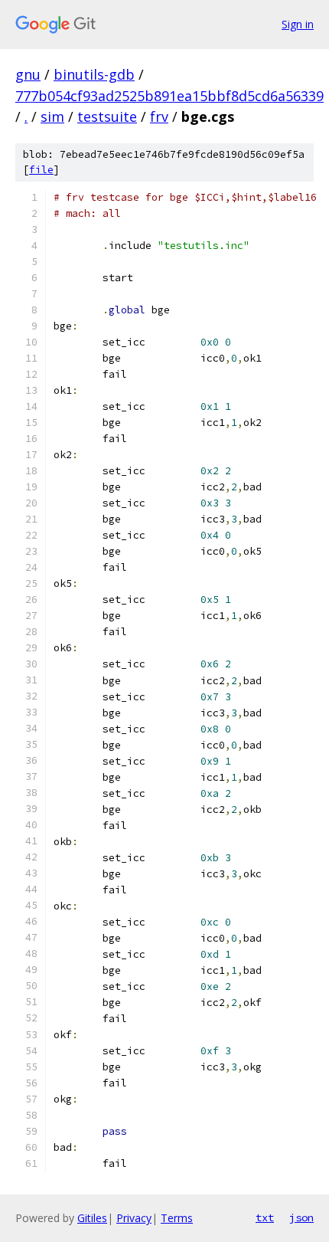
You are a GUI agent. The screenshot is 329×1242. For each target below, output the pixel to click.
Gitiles (92, 1218)
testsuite (107, 116)
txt (265, 1217)
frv (159, 116)
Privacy (133, 1218)
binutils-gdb (94, 74)
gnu (28, 74)
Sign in (298, 24)
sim (52, 116)
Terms (177, 1218)
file (41, 169)
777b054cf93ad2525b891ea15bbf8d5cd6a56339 (169, 96)
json (301, 1217)
